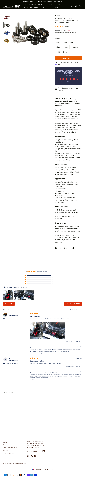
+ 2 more (61, 337)
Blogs (25, 8)
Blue (65, 42)
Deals (61, 5)
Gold (58, 52)
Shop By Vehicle (37, 5)
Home (23, 5)
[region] (18, 295)
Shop (51, 5)
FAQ (50, 8)
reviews (34, 8)
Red (71, 42)
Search (5, 445)
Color (57, 38)
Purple (66, 47)
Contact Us (6, 450)
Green (65, 52)
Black (58, 42)
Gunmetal (74, 47)
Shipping (58, 32)
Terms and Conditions (10, 447)
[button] (62, 26)
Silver (58, 47)
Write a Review (74, 304)
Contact (59, 8)
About (43, 8)
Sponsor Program (8, 453)
